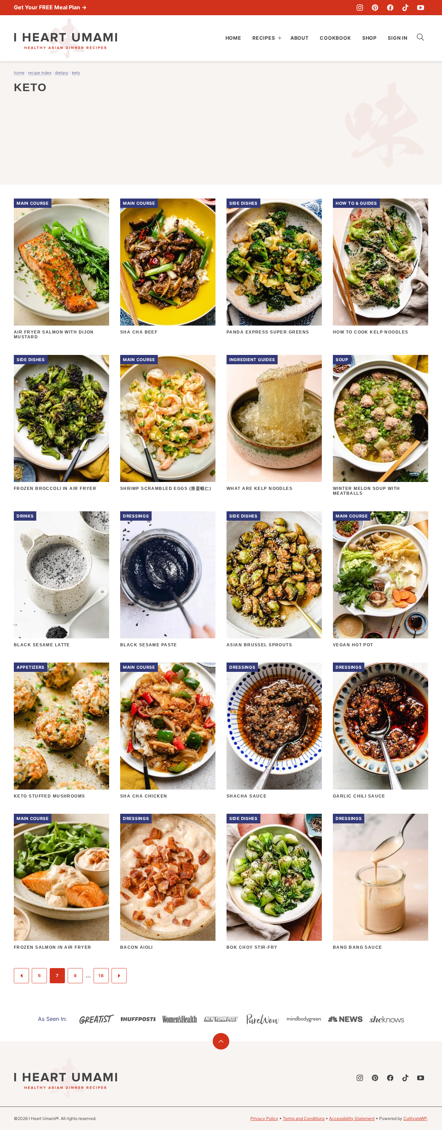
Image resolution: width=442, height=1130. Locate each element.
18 (101, 975)
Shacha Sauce (247, 796)
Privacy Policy (264, 1118)
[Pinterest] (375, 7)
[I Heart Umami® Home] (65, 38)
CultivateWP (415, 1118)
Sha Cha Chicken (143, 796)
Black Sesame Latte (42, 645)
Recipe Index (39, 72)
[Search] (420, 37)
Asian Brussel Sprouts (259, 645)
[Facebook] (390, 7)
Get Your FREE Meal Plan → (50, 7)
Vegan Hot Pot (353, 645)
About (299, 38)
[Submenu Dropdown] (279, 38)
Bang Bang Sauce (357, 947)
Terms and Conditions (304, 1118)
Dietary (61, 72)
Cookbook (335, 38)
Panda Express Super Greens (268, 332)
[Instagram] (359, 7)
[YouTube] (420, 7)
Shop (369, 38)
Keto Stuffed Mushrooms (49, 796)
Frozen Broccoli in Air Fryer (55, 488)
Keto (76, 72)
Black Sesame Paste (148, 645)
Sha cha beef (138, 332)
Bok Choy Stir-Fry (252, 947)
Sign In (397, 38)
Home (233, 38)
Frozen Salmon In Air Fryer (52, 947)
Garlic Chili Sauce (359, 796)
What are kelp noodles (259, 488)
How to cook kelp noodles (371, 332)
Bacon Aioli (136, 947)
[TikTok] (405, 7)
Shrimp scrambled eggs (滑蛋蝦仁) (165, 488)
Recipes (263, 38)
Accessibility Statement (352, 1118)
